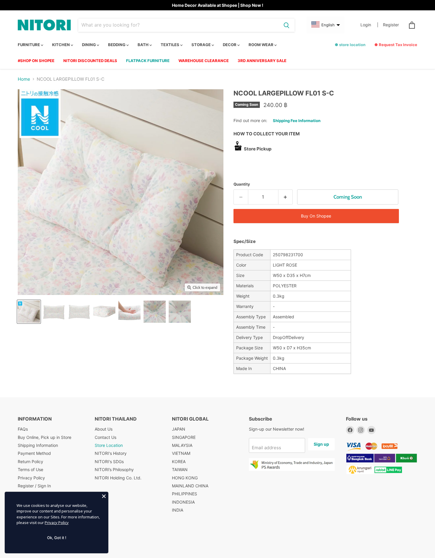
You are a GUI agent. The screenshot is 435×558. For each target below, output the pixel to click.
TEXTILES (170, 44)
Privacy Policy (31, 477)
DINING (89, 44)
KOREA (179, 461)
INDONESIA (183, 502)
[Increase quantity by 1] (285, 197)
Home (24, 79)
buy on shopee (316, 215)
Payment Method (34, 453)
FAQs (23, 429)
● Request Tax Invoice (395, 44)
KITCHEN (61, 44)
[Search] (286, 25)
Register (391, 24)
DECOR (230, 44)
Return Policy (30, 461)
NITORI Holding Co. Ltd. (118, 477)
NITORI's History (111, 453)
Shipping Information (38, 445)
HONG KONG (185, 477)
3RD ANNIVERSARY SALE (262, 60)
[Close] (104, 496)
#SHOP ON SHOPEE (36, 60)
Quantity (241, 184)
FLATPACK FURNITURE (148, 60)
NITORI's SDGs (109, 461)
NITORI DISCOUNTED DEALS (90, 60)
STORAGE (201, 44)
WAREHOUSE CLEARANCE (203, 60)
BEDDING (117, 44)
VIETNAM (181, 453)
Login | (369, 24)
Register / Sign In (34, 485)
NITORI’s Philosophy (114, 469)
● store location (350, 44)
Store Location (109, 445)
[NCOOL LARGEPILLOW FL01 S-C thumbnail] (29, 311)
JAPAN (178, 429)
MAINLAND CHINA (190, 485)
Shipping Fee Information (296, 120)
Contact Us (105, 437)
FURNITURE (29, 44)
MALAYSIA (182, 445)
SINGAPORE (184, 437)
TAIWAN (180, 469)
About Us (103, 429)
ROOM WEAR (261, 44)
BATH (143, 44)
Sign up (321, 444)
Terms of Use (30, 469)
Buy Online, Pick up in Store (44, 437)
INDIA (177, 509)
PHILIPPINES (184, 493)
